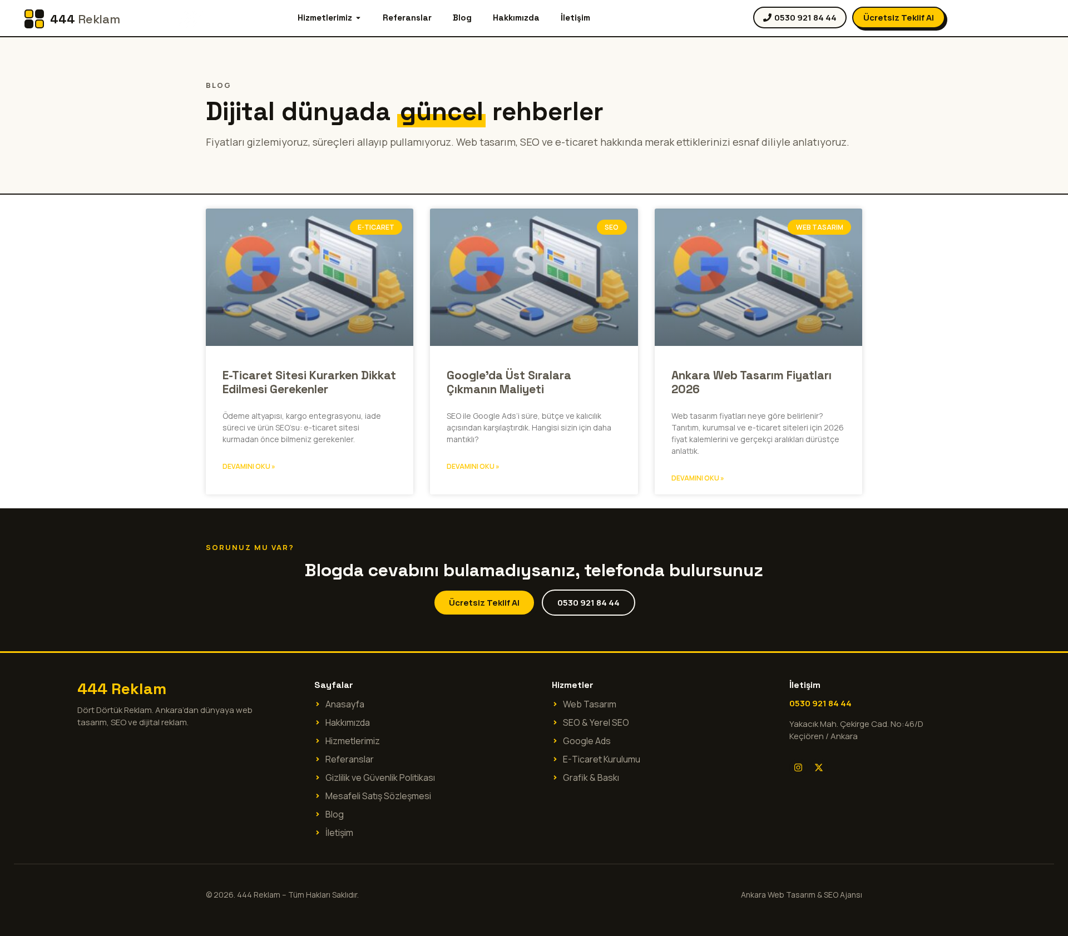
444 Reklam (121, 689)
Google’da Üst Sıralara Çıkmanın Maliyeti (509, 382)
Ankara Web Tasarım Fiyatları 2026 (751, 382)
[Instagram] (798, 767)
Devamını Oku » (248, 466)
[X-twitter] (819, 767)
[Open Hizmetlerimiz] (358, 18)
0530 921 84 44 (820, 703)
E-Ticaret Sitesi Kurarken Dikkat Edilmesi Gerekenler (309, 382)
